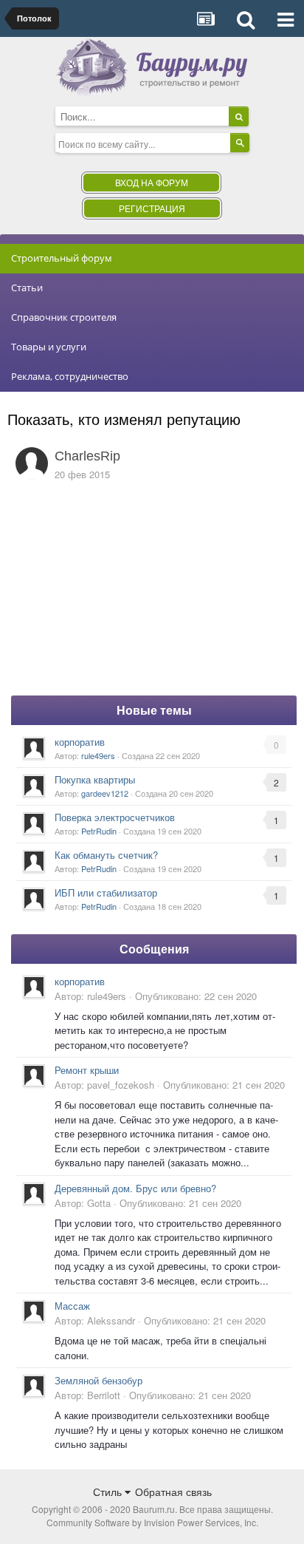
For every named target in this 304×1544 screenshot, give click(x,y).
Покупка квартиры (95, 779)
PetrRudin (99, 831)
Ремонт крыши (87, 1070)
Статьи (27, 287)
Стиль (109, 1491)
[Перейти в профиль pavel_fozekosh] (34, 1075)
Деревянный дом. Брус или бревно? (135, 1188)
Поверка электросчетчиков (115, 817)
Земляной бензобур (98, 1380)
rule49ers (98, 755)
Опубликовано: (196, 996)
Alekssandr (111, 1320)
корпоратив (80, 742)
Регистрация (152, 208)
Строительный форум (61, 258)
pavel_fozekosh (120, 1085)
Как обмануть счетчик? (106, 855)
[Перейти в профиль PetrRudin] (34, 823)
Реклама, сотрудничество (69, 376)
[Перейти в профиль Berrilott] (34, 1386)
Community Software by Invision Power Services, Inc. (152, 1522)
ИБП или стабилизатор (106, 892)
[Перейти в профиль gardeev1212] (34, 786)
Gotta (99, 1203)
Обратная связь (173, 1491)
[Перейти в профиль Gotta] (34, 1194)
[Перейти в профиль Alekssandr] (34, 1311)
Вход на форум (151, 182)
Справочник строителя (64, 317)
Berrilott (103, 1395)
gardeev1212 (104, 793)
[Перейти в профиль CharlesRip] (31, 463)
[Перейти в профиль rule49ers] (34, 748)
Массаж (72, 1306)
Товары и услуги (48, 346)
